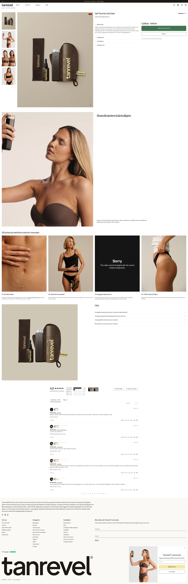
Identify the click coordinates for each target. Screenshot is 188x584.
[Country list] (178, 5)
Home (3, 8)
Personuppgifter (16, 579)
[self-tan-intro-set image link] (55, 59)
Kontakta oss (67, 523)
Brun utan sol (36, 534)
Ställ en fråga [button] (119, 388)
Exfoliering (35, 537)
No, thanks (172, 571)
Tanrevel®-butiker (7, 527)
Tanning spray (36, 527)
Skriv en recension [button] (132, 388)
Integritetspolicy (68, 541)
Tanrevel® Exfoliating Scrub (34, 297)
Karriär (3, 532)
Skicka (97, 540)
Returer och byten (68, 539)
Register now (172, 567)
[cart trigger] (185, 5)
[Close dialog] (184, 548)
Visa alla (35, 546)
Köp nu (164, 34)
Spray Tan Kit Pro (54, 451)
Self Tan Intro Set (54, 417)
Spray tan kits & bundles (39, 532)
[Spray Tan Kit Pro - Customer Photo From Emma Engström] (90, 389)
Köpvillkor (66, 530)
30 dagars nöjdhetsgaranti (70, 527)
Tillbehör (35, 539)
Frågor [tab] (64, 400)
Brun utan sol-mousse (39, 530)
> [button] (106, 493)
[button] (135, 420)
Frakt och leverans (68, 537)
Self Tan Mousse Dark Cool (56, 434)
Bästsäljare (36, 523)
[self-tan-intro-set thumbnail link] (8, 20)
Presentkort (36, 544)
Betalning (66, 534)
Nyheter (35, 525)
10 (103, 493)
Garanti (65, 532)
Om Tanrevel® (5, 523)
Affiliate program (6, 530)
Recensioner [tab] (54, 400)
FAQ (64, 525)
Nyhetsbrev (5, 534)
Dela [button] (53, 420)
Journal (4, 525)
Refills (34, 541)
